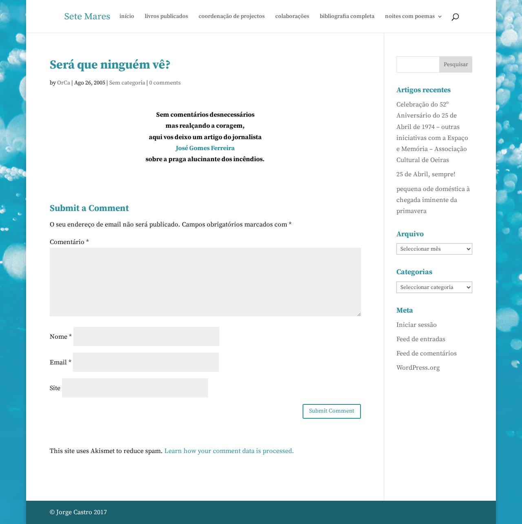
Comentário (69, 242)
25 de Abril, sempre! (426, 174)
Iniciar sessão (416, 325)
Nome (61, 337)
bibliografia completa (347, 16)
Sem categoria (127, 83)
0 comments (165, 83)
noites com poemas (410, 16)
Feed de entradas (420, 339)
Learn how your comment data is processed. (229, 451)
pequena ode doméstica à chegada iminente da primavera (433, 200)
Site (55, 388)
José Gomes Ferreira (205, 148)
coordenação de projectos (232, 16)
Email (60, 362)
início (126, 16)
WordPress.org (418, 368)
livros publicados (166, 16)
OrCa (63, 83)
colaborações (292, 16)
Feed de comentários (426, 353)
